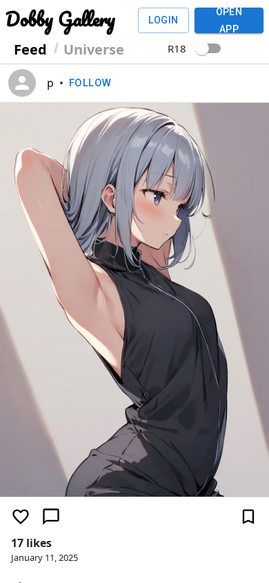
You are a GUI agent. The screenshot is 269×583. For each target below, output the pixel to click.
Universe (93, 49)
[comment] (51, 516)
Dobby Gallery (60, 19)
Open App (229, 20)
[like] (21, 516)
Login (163, 20)
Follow (90, 83)
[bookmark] (248, 516)
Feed (30, 49)
